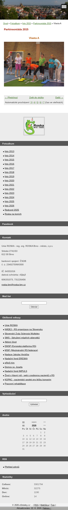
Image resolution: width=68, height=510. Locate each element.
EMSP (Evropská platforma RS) (20, 346)
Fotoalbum (15, 23)
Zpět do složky (36, 97)
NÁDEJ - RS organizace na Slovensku (24, 329)
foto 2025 (9, 201)
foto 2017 (9, 168)
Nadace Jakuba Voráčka (17, 354)
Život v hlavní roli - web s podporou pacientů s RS (29, 375)
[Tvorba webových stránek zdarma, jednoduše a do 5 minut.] (32, 505)
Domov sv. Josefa (13, 367)
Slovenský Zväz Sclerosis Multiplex (22, 333)
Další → (59, 97)
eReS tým (10, 363)
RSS (36, 505)
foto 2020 (9, 180)
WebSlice (44, 505)
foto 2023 (9, 193)
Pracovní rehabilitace (15, 383)
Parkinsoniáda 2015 (42, 23)
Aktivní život (11, 342)
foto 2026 (9, 205)
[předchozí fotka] (9, 64)
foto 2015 (26, 23)
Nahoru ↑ (47, 508)
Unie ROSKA (11, 325)
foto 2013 (9, 151)
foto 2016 (9, 164)
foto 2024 (9, 197)
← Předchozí (11, 97)
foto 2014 (9, 155)
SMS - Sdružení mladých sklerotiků (22, 337)
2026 (34, 425)
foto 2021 (9, 184)
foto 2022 (9, 189)
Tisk (53, 505)
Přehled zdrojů (12, 467)
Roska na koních (13, 214)
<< (23, 422)
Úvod (5, 23)
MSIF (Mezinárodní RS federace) (21, 350)
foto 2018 (9, 172)
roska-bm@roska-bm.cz (14, 284)
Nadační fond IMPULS (16, 371)
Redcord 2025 (12, 210)
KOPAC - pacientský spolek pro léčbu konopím (28, 379)
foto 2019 (9, 176)
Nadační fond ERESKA (16, 358)
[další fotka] (58, 64)
